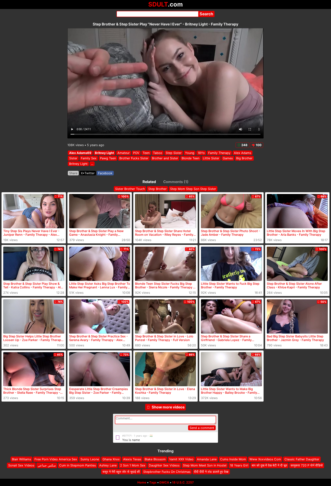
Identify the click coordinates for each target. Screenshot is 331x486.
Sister (73, 158)
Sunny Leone (89, 459)
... (92, 164)
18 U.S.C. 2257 (183, 482)
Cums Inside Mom (233, 459)
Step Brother (157, 189)
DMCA (164, 482)
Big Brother (244, 158)
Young (189, 153)
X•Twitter (88, 173)
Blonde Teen (190, 158)
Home (141, 482)
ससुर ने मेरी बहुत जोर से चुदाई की (121, 472)
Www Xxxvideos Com (265, 459)
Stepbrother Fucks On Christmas (166, 472)
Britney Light (104, 153)
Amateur (123, 153)
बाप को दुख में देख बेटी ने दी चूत (269, 465)
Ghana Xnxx (111, 459)
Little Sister (211, 158)
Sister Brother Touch (130, 189)
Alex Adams (242, 153)
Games (228, 158)
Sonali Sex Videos (21, 465)
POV (136, 153)
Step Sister (174, 153)
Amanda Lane (207, 459)
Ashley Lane (108, 465)
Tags (152, 482)
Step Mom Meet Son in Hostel (204, 465)
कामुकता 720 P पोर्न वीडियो (307, 465)
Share (73, 173)
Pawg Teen (108, 158)
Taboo (157, 153)
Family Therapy (219, 153)
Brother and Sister (165, 158)
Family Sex (89, 158)
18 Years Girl (239, 465)
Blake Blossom (155, 459)
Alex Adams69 (80, 153)
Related (149, 181)
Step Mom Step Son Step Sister (193, 189)
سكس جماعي (47, 465)
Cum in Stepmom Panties (77, 465)
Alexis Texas (132, 459)
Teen (146, 153)
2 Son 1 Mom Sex (132, 465)
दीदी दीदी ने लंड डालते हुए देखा (211, 472)
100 (258, 145)
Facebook (105, 173)
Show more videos (168, 407)
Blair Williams (21, 459)
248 (244, 145)
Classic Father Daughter (301, 459)
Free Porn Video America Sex (55, 459)
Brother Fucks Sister (133, 158)
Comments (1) (175, 181)
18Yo (201, 153)
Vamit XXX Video (181, 459)
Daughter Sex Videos (164, 465)
